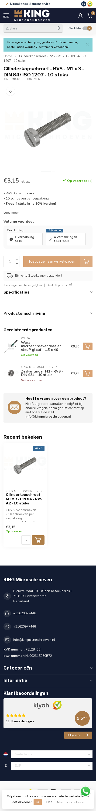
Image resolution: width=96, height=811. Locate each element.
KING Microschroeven (21, 79)
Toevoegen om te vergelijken (22, 285)
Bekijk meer (74, 735)
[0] (90, 15)
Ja (37, 802)
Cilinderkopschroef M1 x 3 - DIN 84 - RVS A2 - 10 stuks (24, 499)
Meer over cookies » (70, 802)
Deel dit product (58, 285)
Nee (49, 802)
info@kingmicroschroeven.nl (48, 416)
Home (7, 56)
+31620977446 (24, 613)
